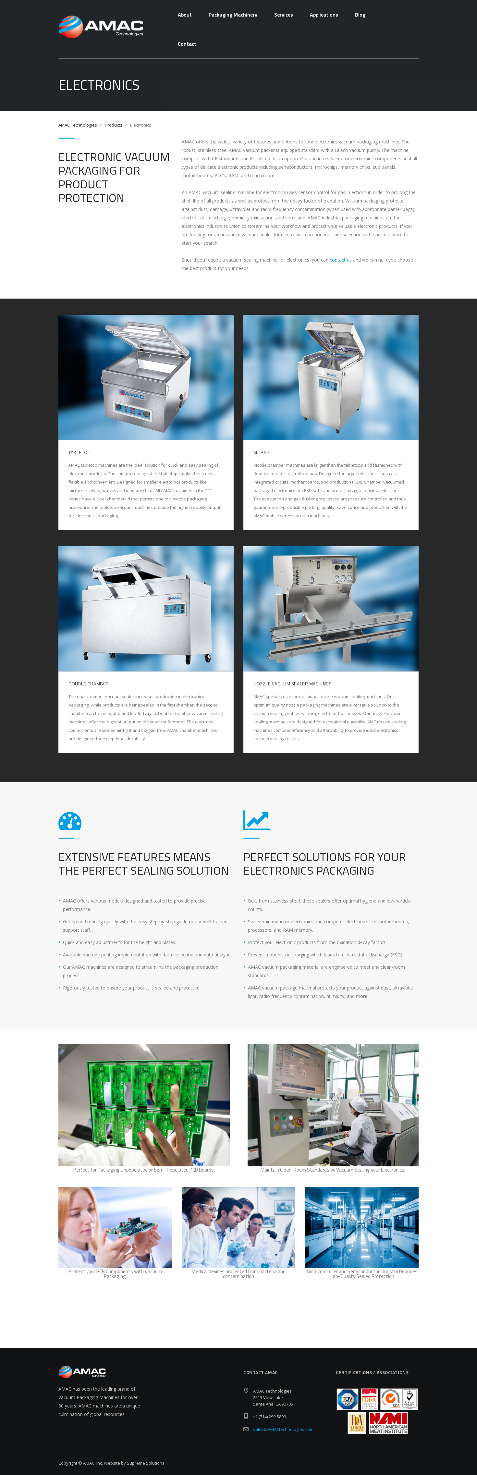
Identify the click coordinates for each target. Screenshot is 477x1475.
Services (283, 14)
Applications (324, 14)
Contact (187, 44)
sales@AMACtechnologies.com (283, 1429)
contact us (341, 260)
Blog (360, 14)
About (185, 14)
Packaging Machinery (233, 14)
